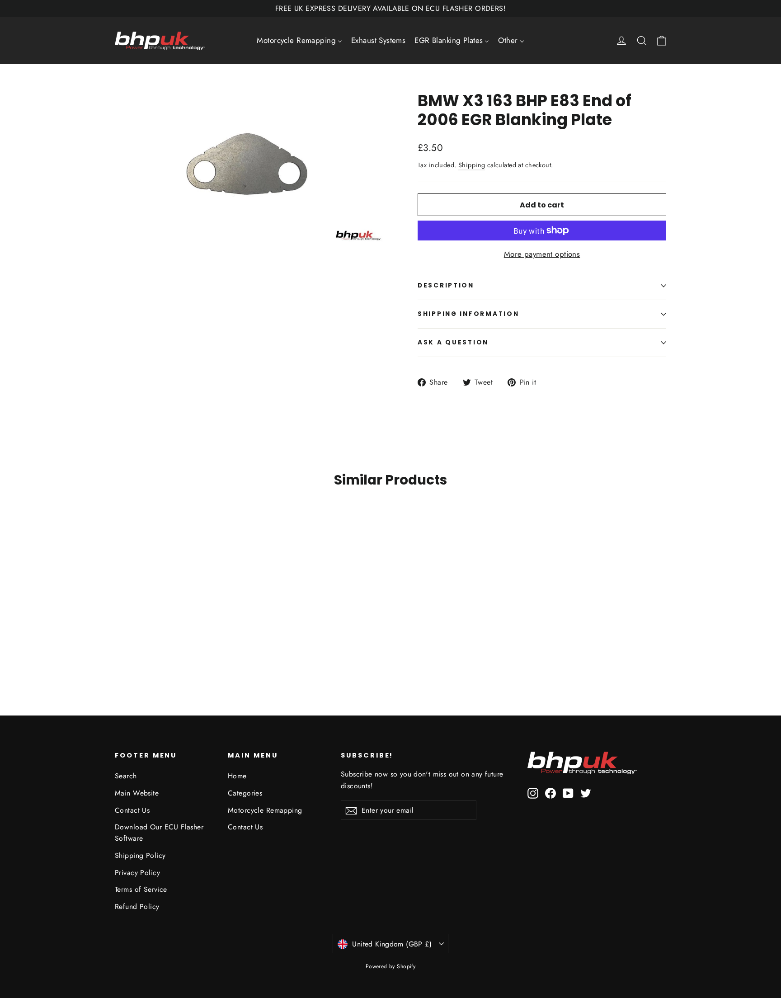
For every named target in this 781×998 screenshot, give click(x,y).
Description (446, 285)
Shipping (471, 164)
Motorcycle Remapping (265, 810)
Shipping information (468, 314)
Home (237, 776)
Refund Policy (137, 906)
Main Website (137, 793)
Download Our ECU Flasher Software (159, 832)
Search (126, 776)
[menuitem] (299, 40)
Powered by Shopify (391, 966)
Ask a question (453, 342)
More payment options (542, 254)
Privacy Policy (137, 872)
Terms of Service (141, 889)
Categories (245, 793)
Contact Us (132, 810)
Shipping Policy (140, 855)
